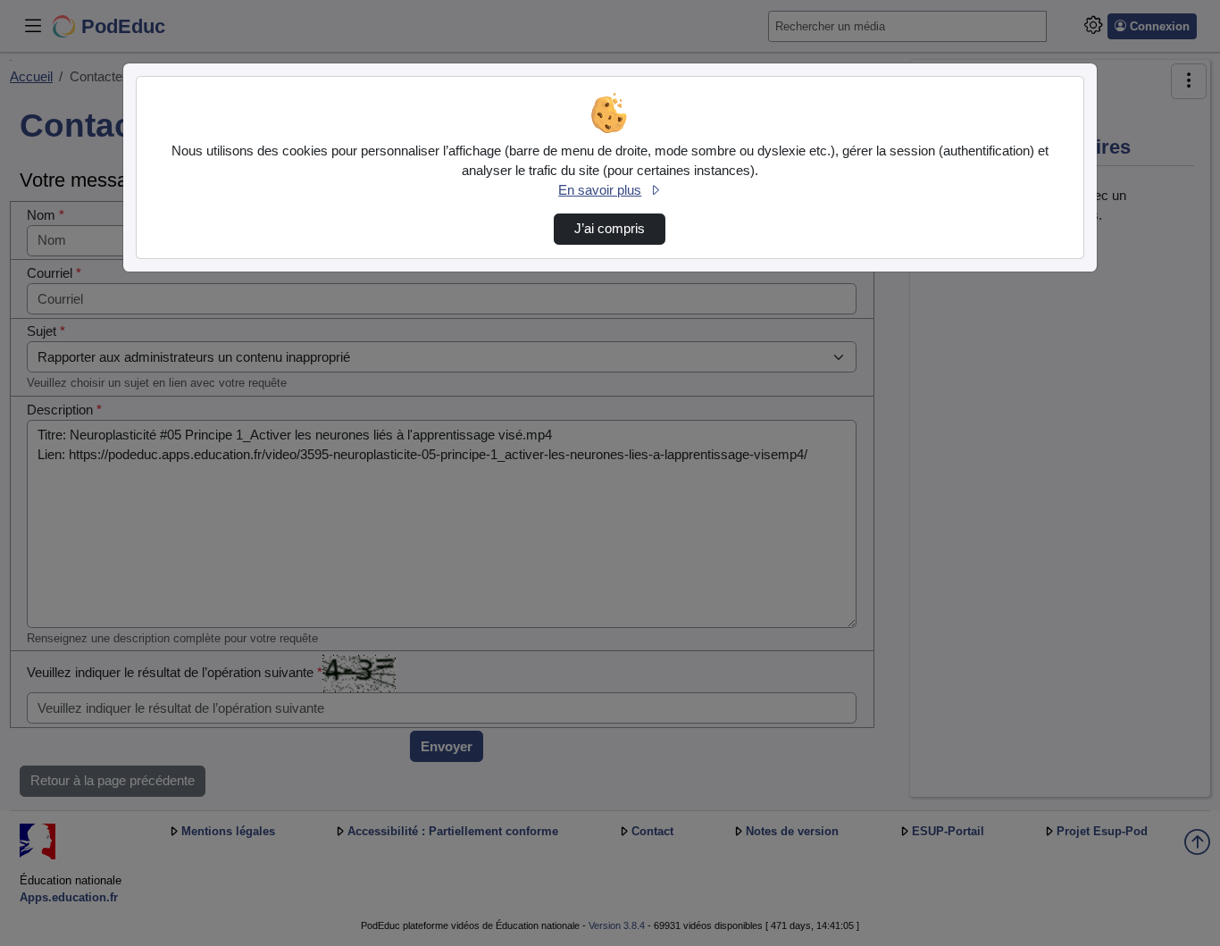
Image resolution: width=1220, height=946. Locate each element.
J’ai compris (609, 229)
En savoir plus (599, 190)
